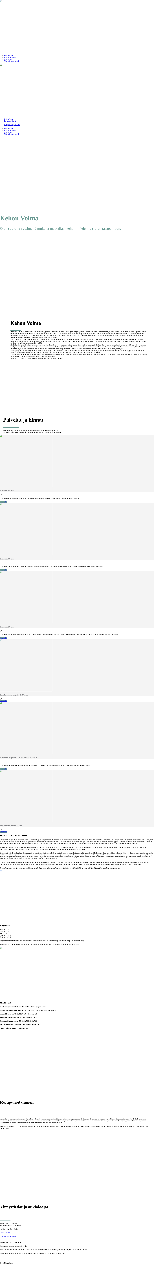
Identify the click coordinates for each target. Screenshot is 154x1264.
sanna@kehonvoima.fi (8, 1236)
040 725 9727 (5, 1233)
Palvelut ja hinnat (10, 57)
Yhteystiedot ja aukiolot (12, 61)
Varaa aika (3, 502)
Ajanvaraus (8, 59)
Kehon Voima (8, 55)
